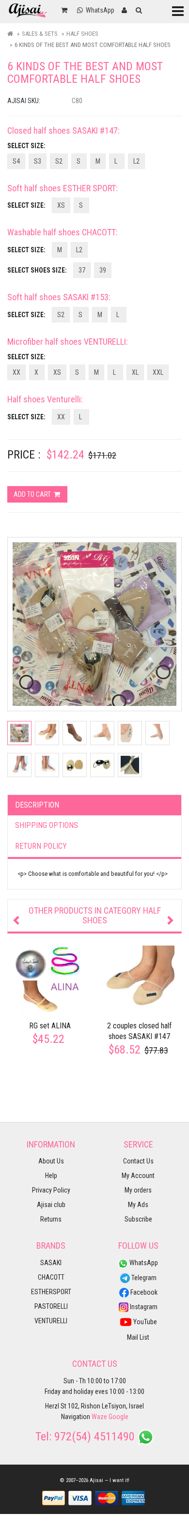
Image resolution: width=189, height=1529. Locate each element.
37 (82, 270)
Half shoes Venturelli (44, 399)
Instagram (143, 1307)
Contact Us (138, 1161)
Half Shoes (82, 33)
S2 (59, 161)
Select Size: (26, 146)
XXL (158, 372)
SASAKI (51, 1263)
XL (135, 372)
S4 (16, 161)
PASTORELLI (51, 1306)
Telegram (143, 1278)
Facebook (143, 1292)
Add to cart (33, 494)
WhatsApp (143, 1263)
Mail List (138, 1337)
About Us (51, 1161)
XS (61, 205)
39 (102, 270)
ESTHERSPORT (51, 1292)
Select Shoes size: (37, 270)
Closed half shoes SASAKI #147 (62, 130)
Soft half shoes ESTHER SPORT (61, 188)
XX (16, 372)
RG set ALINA (50, 1025)
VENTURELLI (50, 1321)
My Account (138, 1175)
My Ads (138, 1204)
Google (118, 1417)
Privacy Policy (51, 1190)
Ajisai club (51, 1204)
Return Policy (41, 846)
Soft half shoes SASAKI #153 (58, 297)
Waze (99, 1417)
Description (37, 805)
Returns (51, 1219)
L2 (136, 161)
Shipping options (46, 825)
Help (51, 1175)
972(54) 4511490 (94, 1436)
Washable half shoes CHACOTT (61, 232)
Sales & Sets (40, 33)
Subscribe (138, 1219)
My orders (138, 1190)
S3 (37, 161)
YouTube (144, 1322)
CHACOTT (51, 1277)
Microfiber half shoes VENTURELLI (66, 341)
